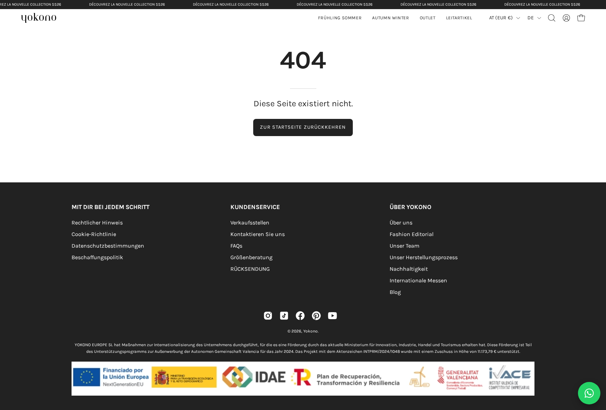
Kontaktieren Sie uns (257, 234)
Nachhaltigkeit (409, 269)
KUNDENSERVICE (255, 206)
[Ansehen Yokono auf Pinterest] (316, 315)
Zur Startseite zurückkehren (303, 127)
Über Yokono (410, 206)
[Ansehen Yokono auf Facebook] (300, 315)
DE (530, 18)
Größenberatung (251, 257)
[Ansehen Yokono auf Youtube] (332, 315)
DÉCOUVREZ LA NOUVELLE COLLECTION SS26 (127, 4)
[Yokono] (42, 19)
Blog (395, 292)
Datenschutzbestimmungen (108, 245)
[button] (390, 18)
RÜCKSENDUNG (250, 269)
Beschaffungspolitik (97, 257)
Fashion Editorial (411, 234)
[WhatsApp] (589, 393)
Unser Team (404, 245)
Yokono (310, 331)
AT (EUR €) (501, 18)
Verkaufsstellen (249, 222)
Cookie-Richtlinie (94, 234)
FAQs (236, 245)
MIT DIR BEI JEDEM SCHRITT (110, 206)
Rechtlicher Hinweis (97, 222)
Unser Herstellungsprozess (424, 257)
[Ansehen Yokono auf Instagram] (268, 315)
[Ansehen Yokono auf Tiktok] (284, 315)
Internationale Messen (418, 280)
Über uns (401, 222)
